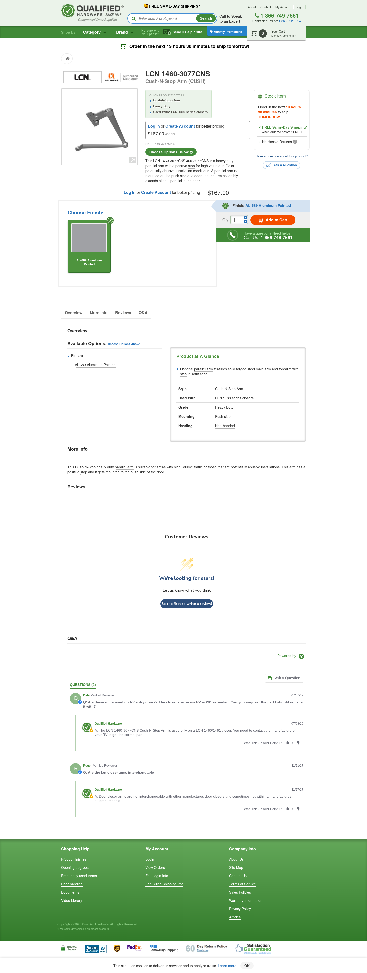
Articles (235, 916)
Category (92, 32)
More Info (99, 312)
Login (299, 7)
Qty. (225, 220)
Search (206, 18)
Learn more (227, 965)
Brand (122, 32)
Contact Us (238, 875)
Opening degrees (75, 867)
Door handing (72, 883)
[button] (287, 743)
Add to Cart (276, 220)
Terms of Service (242, 883)
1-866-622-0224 (290, 21)
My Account (283, 7)
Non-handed (225, 425)
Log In (154, 126)
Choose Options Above (124, 344)
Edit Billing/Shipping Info (164, 883)
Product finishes (73, 859)
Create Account (180, 126)
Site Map (236, 867)
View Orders (155, 867)
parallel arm (154, 165)
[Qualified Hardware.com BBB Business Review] (96, 948)
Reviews (123, 312)
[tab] (284, 678)
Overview (73, 312)
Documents (70, 892)
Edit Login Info (156, 875)
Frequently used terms (79, 875)
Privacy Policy (240, 908)
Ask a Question (284, 164)
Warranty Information (245, 900)
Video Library (71, 900)
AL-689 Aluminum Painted (95, 364)
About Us (236, 859)
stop (191, 165)
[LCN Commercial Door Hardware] (83, 76)
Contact (265, 7)
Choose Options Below (169, 151)
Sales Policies (240, 892)
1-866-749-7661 (279, 15)
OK (247, 965)
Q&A (143, 312)
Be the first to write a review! (186, 603)
